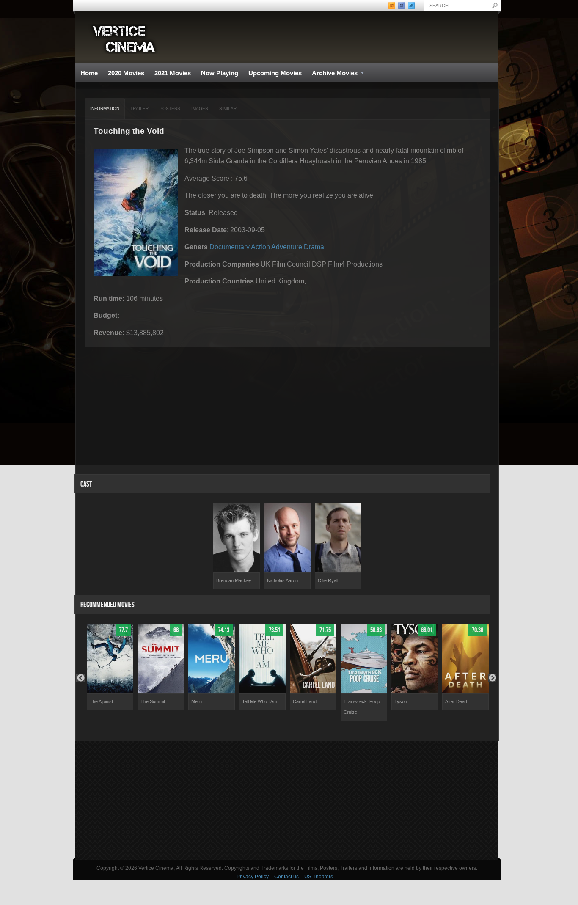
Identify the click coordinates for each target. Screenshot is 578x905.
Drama (314, 246)
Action (260, 246)
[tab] (105, 108)
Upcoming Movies (275, 73)
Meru (196, 701)
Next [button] (492, 678)
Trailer (139, 108)
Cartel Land (305, 701)
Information (104, 108)
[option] (236, 546)
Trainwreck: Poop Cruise (362, 707)
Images (199, 108)
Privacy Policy (253, 877)
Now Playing (219, 73)
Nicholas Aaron (282, 580)
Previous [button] (80, 678)
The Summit (152, 701)
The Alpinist (101, 701)
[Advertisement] (286, 800)
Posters (170, 108)
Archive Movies (332, 73)
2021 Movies (172, 73)
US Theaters (318, 877)
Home (89, 73)
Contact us (286, 877)
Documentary (229, 246)
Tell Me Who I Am (259, 701)
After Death (456, 701)
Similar (228, 108)
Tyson (400, 701)
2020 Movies (126, 73)
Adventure (286, 246)
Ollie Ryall (328, 580)
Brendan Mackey (233, 580)
